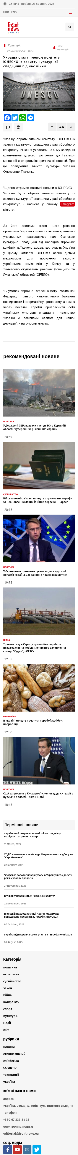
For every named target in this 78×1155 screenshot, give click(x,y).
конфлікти (11, 1002)
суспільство (12, 981)
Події (7, 1023)
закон (7, 988)
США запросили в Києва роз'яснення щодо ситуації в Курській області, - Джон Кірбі (38, 795)
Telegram (67, 204)
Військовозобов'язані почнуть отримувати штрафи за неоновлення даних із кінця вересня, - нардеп (37, 500)
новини (9, 1047)
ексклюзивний (14, 1054)
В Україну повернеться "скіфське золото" (29, 895)
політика (10, 967)
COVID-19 (9, 1068)
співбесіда (11, 1061)
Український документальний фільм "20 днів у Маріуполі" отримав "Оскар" (32, 835)
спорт (7, 1009)
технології (11, 1075)
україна (9, 1082)
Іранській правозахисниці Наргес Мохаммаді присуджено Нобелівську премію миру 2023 (31, 915)
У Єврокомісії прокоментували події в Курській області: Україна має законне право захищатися (35, 573)
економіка (11, 974)
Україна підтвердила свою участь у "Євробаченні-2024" (38, 934)
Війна (7, 995)
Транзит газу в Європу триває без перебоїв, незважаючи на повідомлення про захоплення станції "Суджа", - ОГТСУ (34, 648)
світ (6, 1030)
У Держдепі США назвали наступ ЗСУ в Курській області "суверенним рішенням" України (34, 427)
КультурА (10, 1016)
